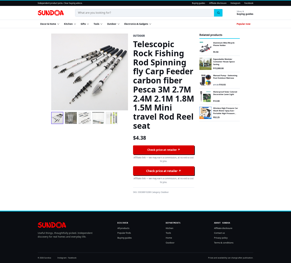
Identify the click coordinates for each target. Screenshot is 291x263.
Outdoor (111, 23)
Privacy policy (221, 237)
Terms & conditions (223, 242)
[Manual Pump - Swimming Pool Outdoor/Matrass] (205, 80)
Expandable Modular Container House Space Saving (224, 62)
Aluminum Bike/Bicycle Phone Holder (224, 44)
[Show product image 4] (98, 118)
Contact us (219, 232)
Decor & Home (48, 23)
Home (169, 237)
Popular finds (124, 232)
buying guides (245, 13)
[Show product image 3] (84, 118)
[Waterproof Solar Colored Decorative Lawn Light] (205, 96)
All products (123, 228)
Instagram (235, 3)
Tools (96, 23)
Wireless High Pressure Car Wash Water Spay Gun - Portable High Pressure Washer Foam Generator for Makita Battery (226, 113)
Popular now (243, 23)
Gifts (83, 23)
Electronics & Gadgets (136, 23)
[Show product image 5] (112, 118)
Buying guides (198, 3)
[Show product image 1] (57, 118)
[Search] (218, 13)
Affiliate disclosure (218, 3)
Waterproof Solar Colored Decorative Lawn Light (225, 93)
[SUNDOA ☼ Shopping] (51, 13)
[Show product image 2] (71, 118)
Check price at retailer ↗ (163, 150)
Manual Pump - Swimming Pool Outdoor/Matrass (225, 76)
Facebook (248, 3)
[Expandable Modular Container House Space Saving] (205, 64)
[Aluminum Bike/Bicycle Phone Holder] (205, 47)
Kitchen (68, 23)
